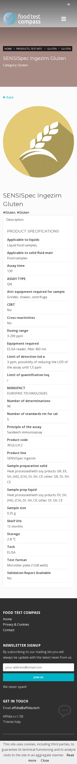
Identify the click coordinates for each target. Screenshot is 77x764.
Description (14, 219)
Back (10, 97)
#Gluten (9, 212)
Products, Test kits (29, 48)
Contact (8, 630)
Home (8, 48)
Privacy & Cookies (16, 624)
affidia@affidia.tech (25, 708)
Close (45, 760)
